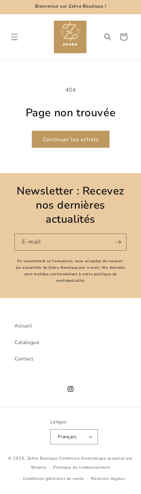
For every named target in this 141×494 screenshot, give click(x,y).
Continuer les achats (71, 139)
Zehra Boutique (42, 458)
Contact (23, 358)
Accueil (23, 325)
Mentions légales (108, 478)
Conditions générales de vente (53, 478)
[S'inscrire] (118, 242)
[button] (14, 37)
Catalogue (26, 342)
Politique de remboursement (81, 467)
